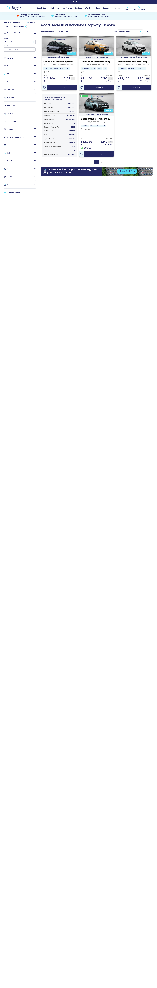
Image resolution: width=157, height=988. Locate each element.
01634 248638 (139, 10)
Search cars (41, 8)
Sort (115, 31)
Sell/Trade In (54, 8)
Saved (127, 9)
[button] (30, 23)
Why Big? (88, 8)
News (98, 8)
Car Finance (67, 8)
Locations (116, 8)
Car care (78, 8)
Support (106, 8)
